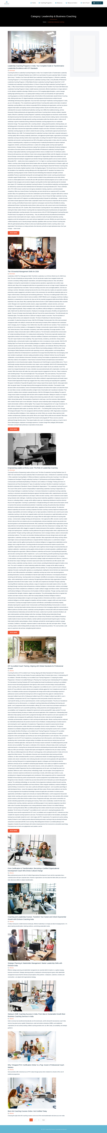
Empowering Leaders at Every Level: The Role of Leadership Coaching (33, 468)
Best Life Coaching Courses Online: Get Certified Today (27, 1111)
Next (43, 1120)
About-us (59, 3)
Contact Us (98, 3)
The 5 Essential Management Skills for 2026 (23, 271)
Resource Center (72, 3)
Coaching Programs (46, 3)
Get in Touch (86, 3)
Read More (13, 233)
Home (34, 3)
